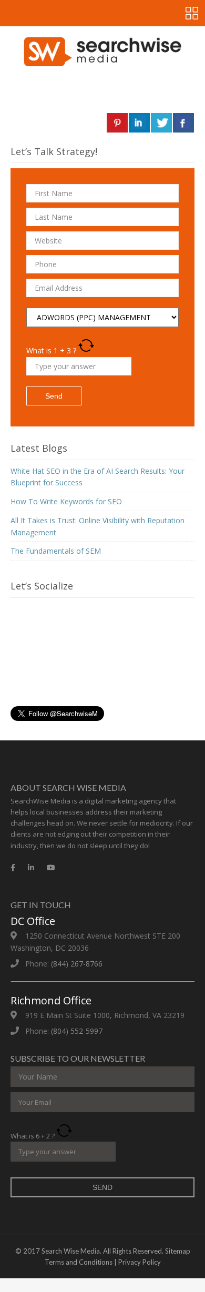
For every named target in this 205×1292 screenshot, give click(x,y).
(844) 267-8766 (76, 964)
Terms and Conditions (78, 1262)
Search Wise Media (71, 1251)
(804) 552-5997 (76, 1031)
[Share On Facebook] (183, 123)
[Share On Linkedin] (139, 123)
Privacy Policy (139, 1262)
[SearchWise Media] (102, 51)
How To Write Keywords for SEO (66, 501)
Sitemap (177, 1251)
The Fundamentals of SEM (56, 551)
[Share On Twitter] (161, 123)
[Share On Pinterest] (117, 123)
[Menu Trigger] (192, 13)
